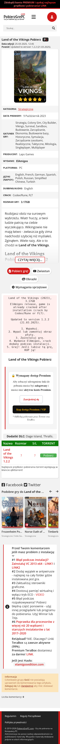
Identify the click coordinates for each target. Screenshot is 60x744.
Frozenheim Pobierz (12, 531)
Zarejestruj (27, 685)
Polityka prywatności (16, 722)
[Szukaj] (53, 28)
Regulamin (10, 716)
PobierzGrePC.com (25, 728)
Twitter (34, 484)
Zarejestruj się (31, 399)
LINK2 (16, 567)
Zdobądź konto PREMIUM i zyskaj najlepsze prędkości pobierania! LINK (30, 4)
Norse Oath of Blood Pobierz (35, 531)
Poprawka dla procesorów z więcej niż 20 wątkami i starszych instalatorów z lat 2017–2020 (33, 627)
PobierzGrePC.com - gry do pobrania (14, 17)
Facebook (14, 484)
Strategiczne (25, 109)
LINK (29, 654)
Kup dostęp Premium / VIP (31, 409)
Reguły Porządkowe (30, 716)
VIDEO (40, 594)
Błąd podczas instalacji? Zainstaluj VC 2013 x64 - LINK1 (32, 562)
